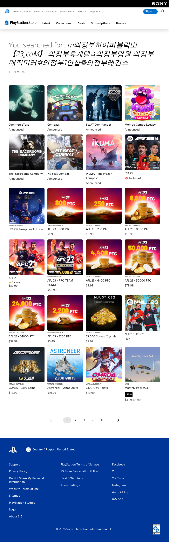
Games (36, 11)
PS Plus (50, 11)
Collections (64, 23)
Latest (46, 23)
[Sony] (159, 6)
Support (93, 11)
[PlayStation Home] (7, 11)
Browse (121, 23)
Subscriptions (100, 23)
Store (16, 11)
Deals (81, 23)
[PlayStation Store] (21, 22)
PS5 (26, 11)
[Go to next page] (118, 420)
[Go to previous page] (50, 420)
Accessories (66, 11)
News (81, 11)
